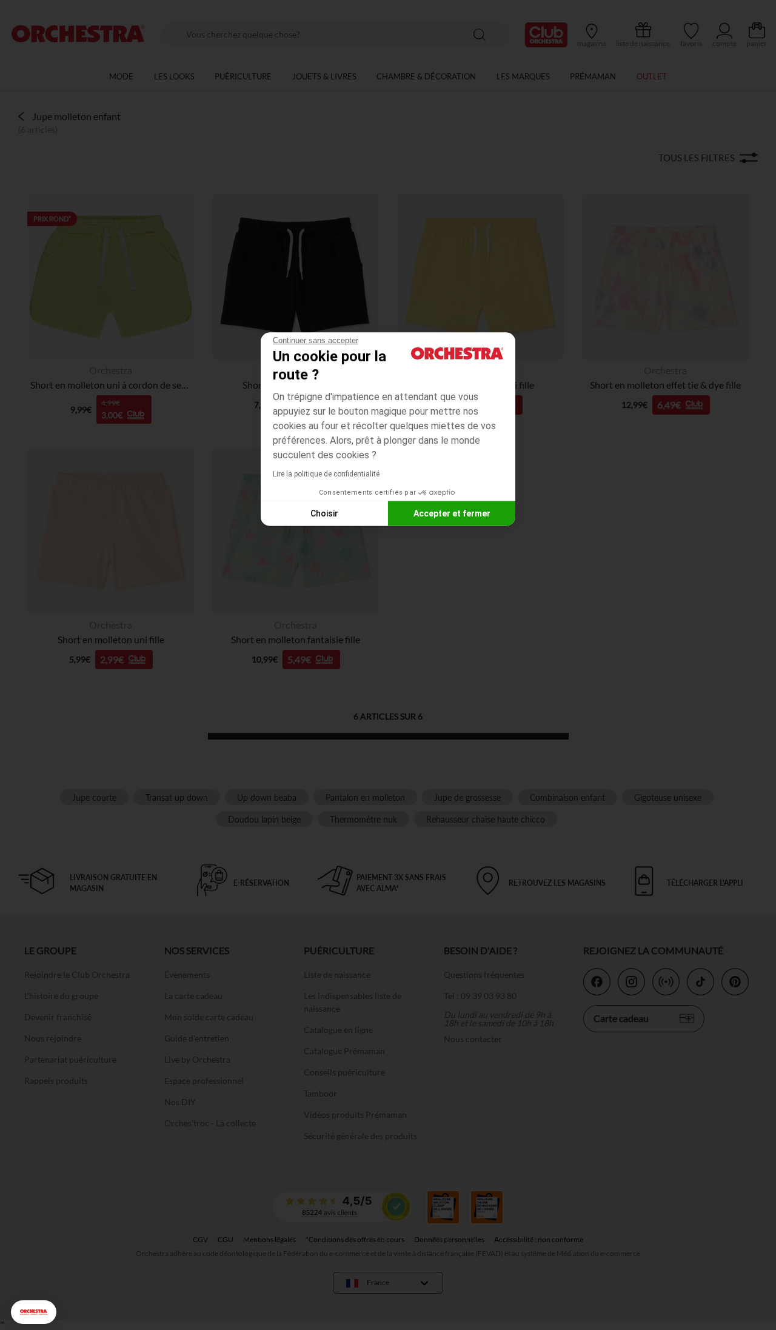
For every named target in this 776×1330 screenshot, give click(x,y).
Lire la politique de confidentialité (326, 474)
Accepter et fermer (451, 513)
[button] (33, 1312)
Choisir (324, 513)
